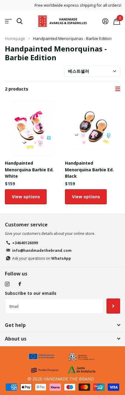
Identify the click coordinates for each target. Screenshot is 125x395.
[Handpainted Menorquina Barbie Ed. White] (32, 128)
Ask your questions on (41, 258)
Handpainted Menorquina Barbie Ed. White (29, 169)
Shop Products (8, 21)
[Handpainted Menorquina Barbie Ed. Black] (92, 128)
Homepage (15, 38)
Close (62, 325)
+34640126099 (25, 242)
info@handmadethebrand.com (42, 250)
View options (26, 196)
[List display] (117, 89)
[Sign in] (105, 21)
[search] (19, 21)
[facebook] (20, 284)
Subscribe (113, 306)
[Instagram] (7, 284)
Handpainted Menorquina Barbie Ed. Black (89, 169)
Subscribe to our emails (30, 293)
